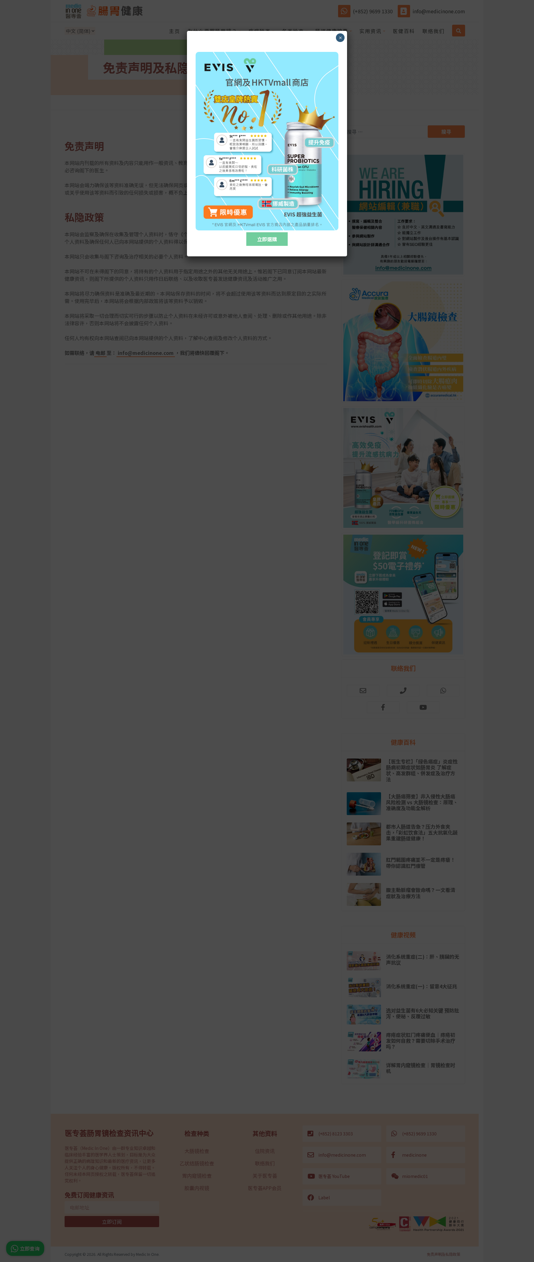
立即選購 (267, 239)
